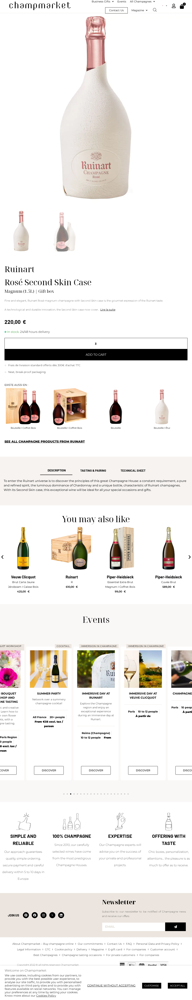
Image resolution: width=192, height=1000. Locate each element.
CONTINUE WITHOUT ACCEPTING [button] (111, 985)
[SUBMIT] (175, 926)
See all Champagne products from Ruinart (44, 441)
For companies (136, 949)
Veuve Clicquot (23, 577)
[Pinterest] (26, 915)
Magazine (97, 949)
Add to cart (96, 354)
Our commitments (90, 943)
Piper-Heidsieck (120, 577)
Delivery (81, 949)
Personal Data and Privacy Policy (157, 943)
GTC (47, 949)
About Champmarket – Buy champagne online (43, 943)
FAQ (129, 943)
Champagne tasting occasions (82, 955)
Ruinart (72, 577)
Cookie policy (63, 949)
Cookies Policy (46, 995)
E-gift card (115, 949)
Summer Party (49, 693)
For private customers (120, 955)
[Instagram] (43, 915)
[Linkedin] (61, 915)
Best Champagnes (45, 955)
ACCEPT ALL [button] (177, 985)
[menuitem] (164, 5)
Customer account (162, 949)
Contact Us (114, 943)
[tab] (56, 470)
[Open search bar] (155, 8)
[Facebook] (35, 915)
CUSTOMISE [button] (151, 985)
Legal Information (29, 949)
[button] (2, 557)
